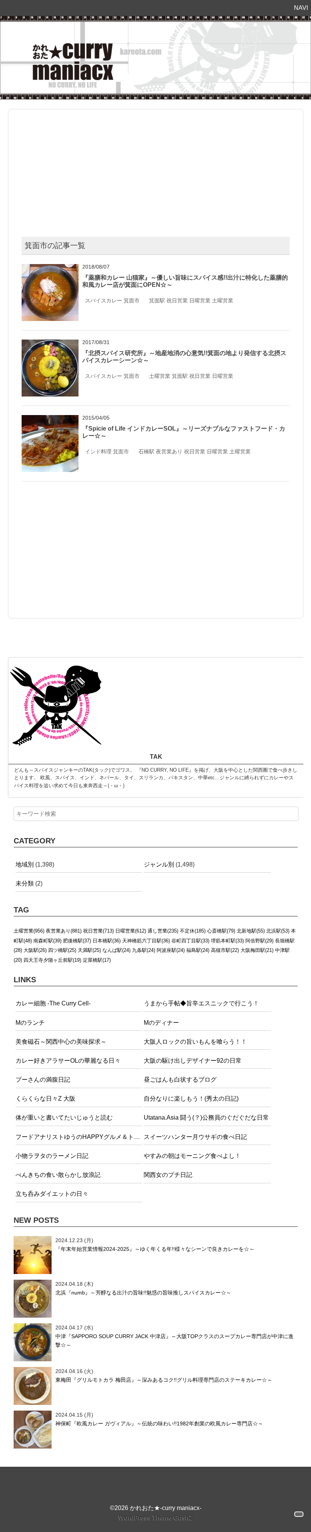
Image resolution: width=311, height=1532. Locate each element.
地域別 (25, 864)
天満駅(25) (89, 950)
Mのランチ (30, 1022)
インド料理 (98, 451)
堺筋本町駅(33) (227, 941)
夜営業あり (169, 451)
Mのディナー (161, 1022)
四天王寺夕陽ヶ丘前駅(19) (52, 960)
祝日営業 (177, 300)
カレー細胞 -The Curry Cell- (53, 1003)
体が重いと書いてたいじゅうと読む (64, 1117)
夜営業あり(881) (64, 931)
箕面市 (132, 300)
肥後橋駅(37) (77, 941)
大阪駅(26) (35, 950)
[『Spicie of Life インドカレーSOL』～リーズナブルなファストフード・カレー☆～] (50, 420)
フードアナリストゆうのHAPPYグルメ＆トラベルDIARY (93, 1137)
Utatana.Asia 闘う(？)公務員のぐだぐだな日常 (206, 1117)
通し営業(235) (163, 931)
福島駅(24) (197, 950)
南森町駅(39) (47, 941)
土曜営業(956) (29, 931)
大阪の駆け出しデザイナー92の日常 (193, 1060)
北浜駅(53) (277, 931)
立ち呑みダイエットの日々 (52, 1194)
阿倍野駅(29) (259, 941)
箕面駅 (157, 300)
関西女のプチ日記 (168, 1175)
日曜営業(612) (130, 931)
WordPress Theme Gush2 (156, 1518)
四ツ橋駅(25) (62, 950)
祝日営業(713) (98, 931)
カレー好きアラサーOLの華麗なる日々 (68, 1060)
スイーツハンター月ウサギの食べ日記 (195, 1137)
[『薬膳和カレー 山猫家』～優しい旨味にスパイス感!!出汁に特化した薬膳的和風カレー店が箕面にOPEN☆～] (50, 269)
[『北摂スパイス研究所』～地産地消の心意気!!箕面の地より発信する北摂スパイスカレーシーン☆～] (50, 344)
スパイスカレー (103, 300)
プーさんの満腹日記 (43, 1079)
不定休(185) (193, 931)
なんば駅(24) (116, 950)
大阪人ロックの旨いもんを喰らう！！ (195, 1041)
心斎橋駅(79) (221, 931)
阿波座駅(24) (171, 950)
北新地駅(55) (251, 931)
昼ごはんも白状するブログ (180, 1079)
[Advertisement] (155, 170)
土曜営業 (222, 300)
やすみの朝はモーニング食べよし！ (192, 1156)
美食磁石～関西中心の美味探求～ (61, 1041)
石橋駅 (146, 451)
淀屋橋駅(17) (97, 960)
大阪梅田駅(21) (256, 950)
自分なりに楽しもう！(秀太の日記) (191, 1098)
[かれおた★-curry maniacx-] (155, 20)
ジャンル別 (159, 864)
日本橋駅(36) (107, 941)
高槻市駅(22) (225, 950)
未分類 (25, 883)
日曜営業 (199, 300)
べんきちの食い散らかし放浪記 (58, 1175)
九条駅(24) (143, 950)
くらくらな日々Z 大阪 (45, 1098)
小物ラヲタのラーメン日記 (52, 1156)
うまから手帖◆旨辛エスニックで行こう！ (201, 1003)
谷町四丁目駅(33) (190, 941)
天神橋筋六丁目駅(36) (146, 941)
